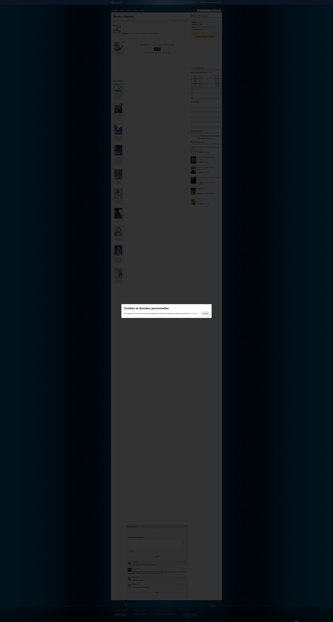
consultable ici (194, 313)
